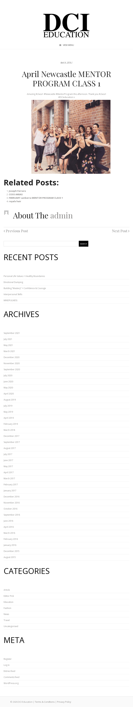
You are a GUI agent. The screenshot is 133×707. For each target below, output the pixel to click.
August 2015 (10, 557)
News (6, 614)
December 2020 (11, 357)
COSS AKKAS (16, 194)
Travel (7, 620)
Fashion (7, 608)
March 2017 (9, 478)
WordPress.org (11, 683)
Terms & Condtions (45, 701)
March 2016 (9, 533)
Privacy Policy (64, 701)
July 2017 (8, 454)
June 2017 (8, 460)
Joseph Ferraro (17, 190)
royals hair (15, 201)
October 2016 (10, 508)
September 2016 (12, 514)
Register (8, 659)
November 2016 (12, 502)
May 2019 (8, 411)
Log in (7, 665)
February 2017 (11, 484)
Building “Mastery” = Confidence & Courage (25, 288)
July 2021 (8, 339)
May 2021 (8, 345)
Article (7, 589)
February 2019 (11, 423)
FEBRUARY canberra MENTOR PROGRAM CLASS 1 (36, 197)
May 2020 (8, 387)
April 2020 (9, 393)
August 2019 (10, 399)
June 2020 (8, 381)
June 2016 (8, 520)
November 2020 (12, 363)
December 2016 (11, 496)
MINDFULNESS (10, 300)
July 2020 (8, 375)
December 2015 (11, 551)
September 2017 (12, 442)
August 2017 (10, 448)
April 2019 (9, 417)
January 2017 (10, 490)
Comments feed (11, 677)
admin (61, 215)
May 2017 (8, 466)
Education (8, 602)
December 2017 (11, 436)
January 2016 (10, 545)
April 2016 (9, 526)
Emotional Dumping (13, 282)
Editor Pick (9, 596)
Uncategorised (11, 626)
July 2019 (8, 405)
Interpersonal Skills (13, 294)
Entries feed (9, 671)
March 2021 (9, 351)
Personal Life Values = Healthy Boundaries (24, 276)
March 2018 (9, 430)
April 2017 (9, 472)
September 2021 (12, 333)
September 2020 (12, 369)
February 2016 (11, 539)
